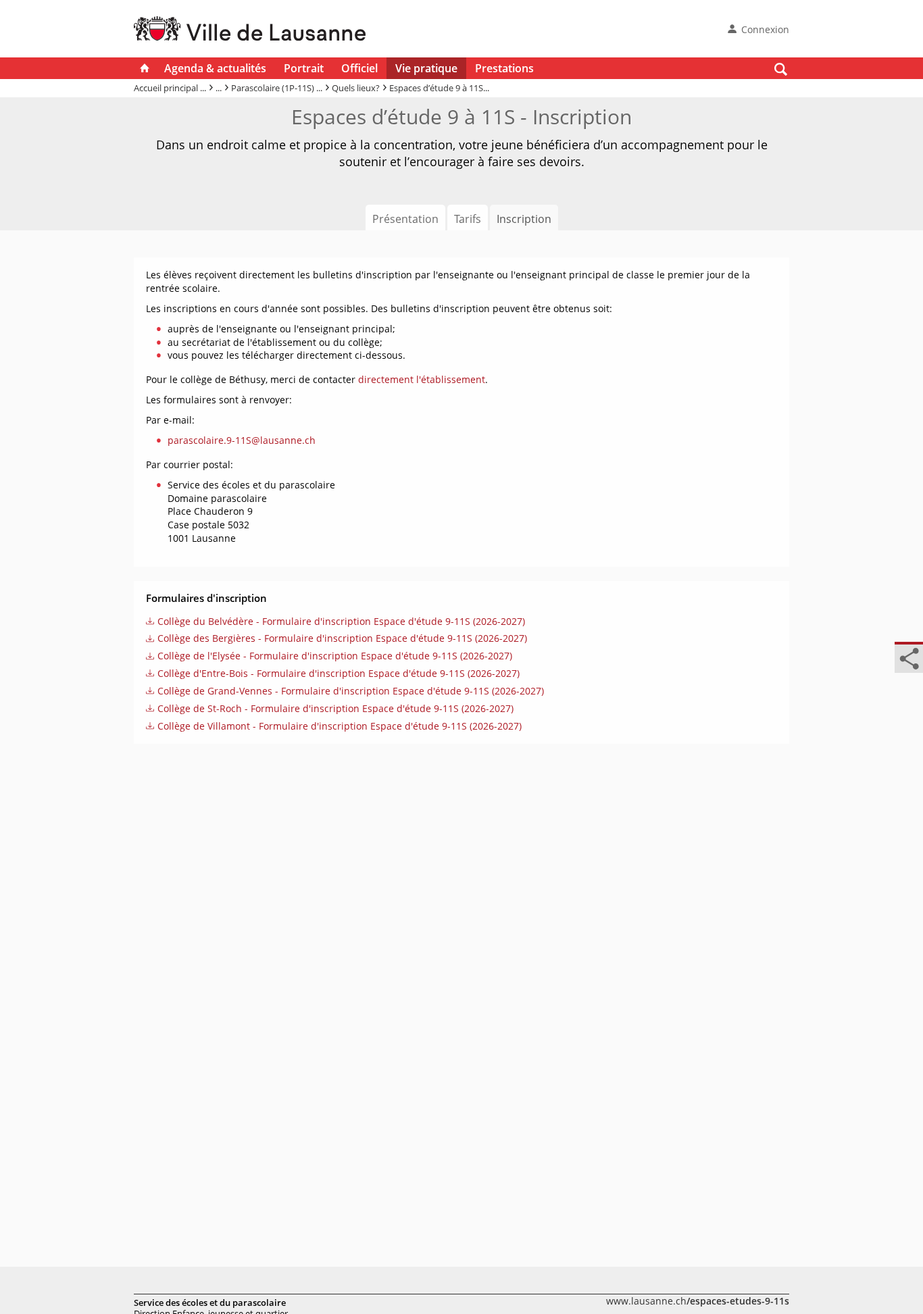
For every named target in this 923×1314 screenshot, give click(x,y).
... (219, 88)
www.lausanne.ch (697, 1300)
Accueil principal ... (170, 88)
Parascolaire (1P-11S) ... (276, 88)
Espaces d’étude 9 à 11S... (439, 88)
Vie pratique (426, 68)
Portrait (304, 68)
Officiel (359, 68)
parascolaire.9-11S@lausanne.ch (242, 440)
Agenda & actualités (215, 68)
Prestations (504, 68)
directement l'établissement (421, 379)
